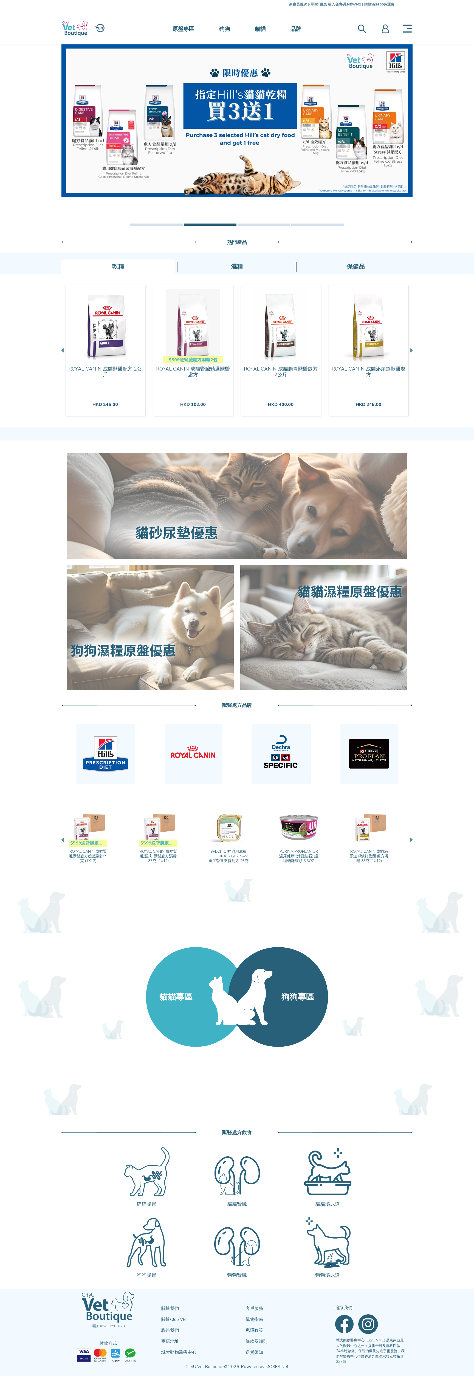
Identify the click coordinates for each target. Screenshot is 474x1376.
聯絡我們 (170, 1330)
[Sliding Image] (237, 120)
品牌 (295, 29)
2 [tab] (210, 225)
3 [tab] (264, 225)
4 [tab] (317, 225)
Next (411, 350)
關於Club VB (173, 1319)
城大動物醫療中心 (178, 1352)
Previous (63, 350)
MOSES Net (277, 1367)
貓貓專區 (176, 996)
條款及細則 (256, 1341)
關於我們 (170, 1309)
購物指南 (254, 1319)
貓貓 (260, 29)
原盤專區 (183, 29)
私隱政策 (254, 1330)
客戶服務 (254, 1309)
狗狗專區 (297, 996)
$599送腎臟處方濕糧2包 (193, 360)
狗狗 (224, 29)
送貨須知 (254, 1352)
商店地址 (170, 1341)
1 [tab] (156, 225)
